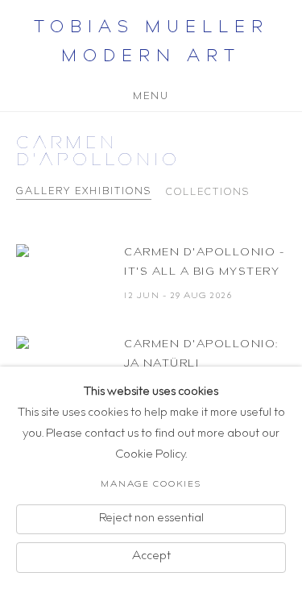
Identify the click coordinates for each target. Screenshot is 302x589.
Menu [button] (150, 94)
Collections (208, 193)
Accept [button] (151, 556)
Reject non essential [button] (151, 518)
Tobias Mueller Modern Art (151, 43)
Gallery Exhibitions (83, 192)
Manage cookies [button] (151, 484)
